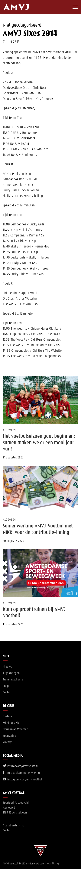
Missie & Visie (11, 723)
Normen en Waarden (15, 729)
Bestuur (7, 716)
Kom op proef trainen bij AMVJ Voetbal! (34, 612)
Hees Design (52, 863)
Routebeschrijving (13, 825)
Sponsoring (9, 735)
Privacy (7, 742)
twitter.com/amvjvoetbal (22, 766)
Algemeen (9, 430)
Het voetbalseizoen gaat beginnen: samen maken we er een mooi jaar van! (39, 443)
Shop (6, 686)
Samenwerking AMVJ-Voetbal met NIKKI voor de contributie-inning (38, 529)
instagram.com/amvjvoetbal (24, 779)
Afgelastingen (11, 673)
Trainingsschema (13, 679)
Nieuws (7, 666)
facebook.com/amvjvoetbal (23, 773)
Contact (7, 692)
